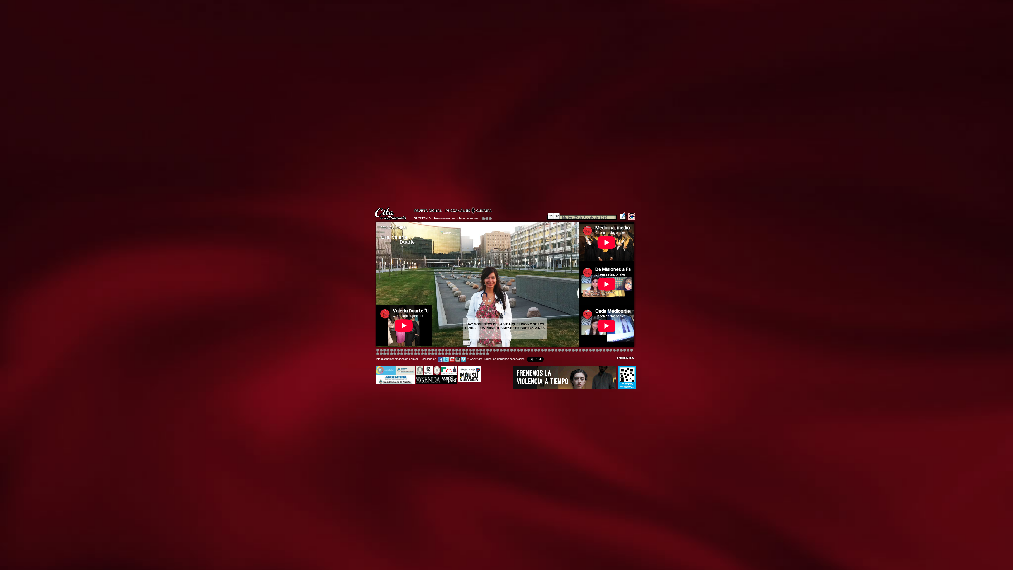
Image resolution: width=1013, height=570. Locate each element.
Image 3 (384, 350)
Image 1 (377, 350)
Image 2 (381, 350)
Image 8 (504, 350)
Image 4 (388, 350)
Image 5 (563, 350)
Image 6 (597, 350)
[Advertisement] (419, 405)
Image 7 (600, 350)
